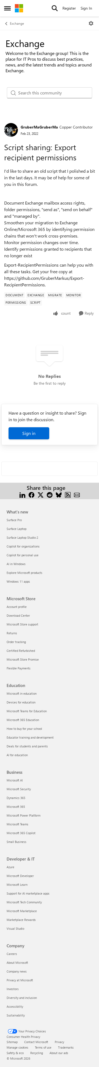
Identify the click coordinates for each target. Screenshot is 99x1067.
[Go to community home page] (19, 8)
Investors (13, 989)
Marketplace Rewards (21, 920)
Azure (10, 867)
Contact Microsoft (36, 1042)
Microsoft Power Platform (23, 815)
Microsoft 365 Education (23, 720)
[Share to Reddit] (50, 494)
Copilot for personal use (22, 555)
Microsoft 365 (16, 807)
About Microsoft (17, 962)
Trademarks (66, 1047)
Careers (12, 954)
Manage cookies (17, 1047)
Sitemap (12, 1042)
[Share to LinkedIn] (22, 494)
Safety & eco (15, 1053)
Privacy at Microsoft (20, 980)
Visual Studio (15, 928)
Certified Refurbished (21, 651)
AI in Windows (16, 564)
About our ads (59, 1053)
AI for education (17, 755)
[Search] (54, 8)
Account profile (17, 607)
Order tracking (16, 642)
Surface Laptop (16, 529)
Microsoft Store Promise (23, 659)
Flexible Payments (19, 668)
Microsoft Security (19, 789)
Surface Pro (14, 520)
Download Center (18, 615)
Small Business (16, 842)
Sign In (86, 8)
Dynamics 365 (16, 798)
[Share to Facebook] (31, 494)
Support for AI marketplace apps (28, 893)
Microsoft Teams (17, 824)
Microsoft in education (22, 693)
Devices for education (21, 702)
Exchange (17, 23)
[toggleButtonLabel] (91, 23)
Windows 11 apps (18, 581)
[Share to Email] (77, 494)
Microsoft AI (15, 780)
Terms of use (43, 1047)
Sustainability (16, 1015)
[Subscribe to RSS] (68, 494)
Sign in (28, 433)
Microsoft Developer (20, 876)
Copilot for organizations (23, 546)
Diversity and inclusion (22, 998)
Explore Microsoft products (24, 573)
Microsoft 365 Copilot (21, 833)
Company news (17, 971)
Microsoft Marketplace (22, 911)
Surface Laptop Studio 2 (22, 537)
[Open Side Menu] (7, 8)
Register (69, 8)
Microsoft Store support (22, 624)
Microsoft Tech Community (24, 902)
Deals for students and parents (27, 746)
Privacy (59, 1042)
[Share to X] (40, 494)
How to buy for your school (24, 729)
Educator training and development (30, 737)
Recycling (36, 1053)
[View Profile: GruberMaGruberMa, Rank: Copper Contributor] (11, 130)
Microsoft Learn (17, 884)
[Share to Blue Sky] (59, 494)
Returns (12, 633)
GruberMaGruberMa (39, 127)
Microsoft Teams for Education (27, 711)
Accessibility (15, 1006)
